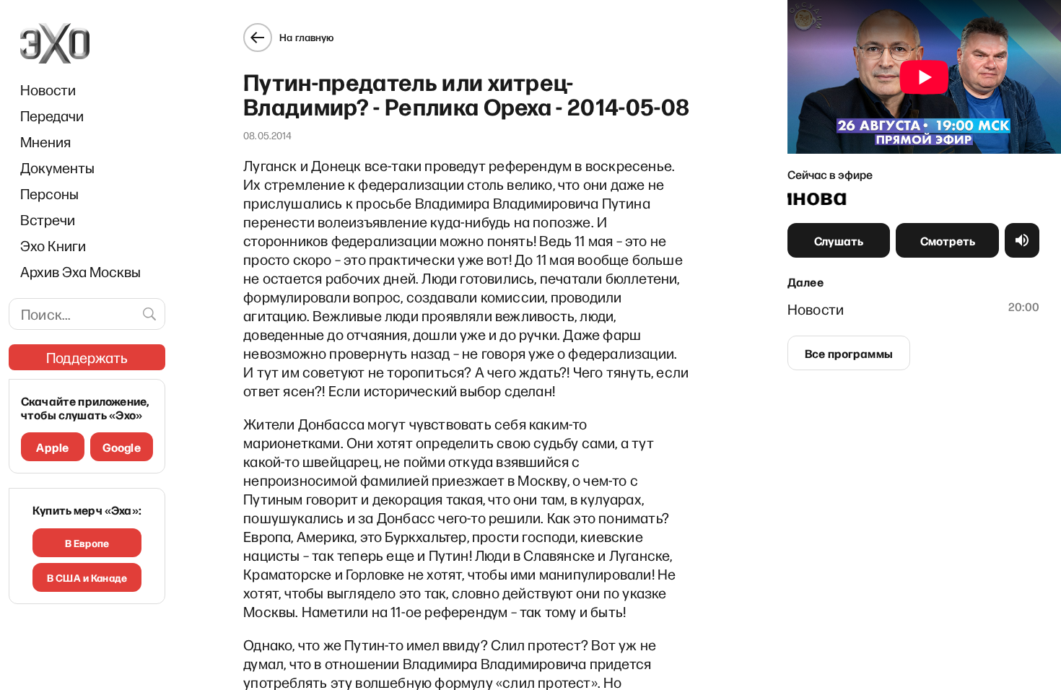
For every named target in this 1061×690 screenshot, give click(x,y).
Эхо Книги (53, 245)
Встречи (47, 219)
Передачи (52, 115)
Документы (57, 167)
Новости (48, 89)
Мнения (45, 141)
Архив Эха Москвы (80, 271)
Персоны (49, 193)
